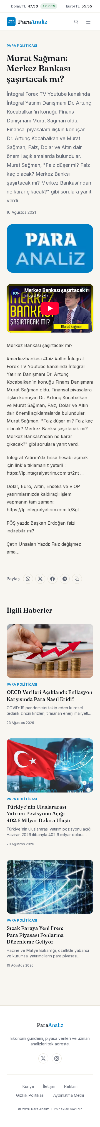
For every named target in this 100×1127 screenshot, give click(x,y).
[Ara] (76, 22)
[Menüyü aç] (88, 22)
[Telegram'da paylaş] (65, 579)
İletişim (49, 1086)
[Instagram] (57, 1058)
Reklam (71, 1086)
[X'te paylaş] (40, 579)
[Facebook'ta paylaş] (53, 579)
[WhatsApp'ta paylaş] (28, 579)
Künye (28, 1086)
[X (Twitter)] (43, 1058)
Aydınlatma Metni (68, 1095)
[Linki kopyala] (77, 579)
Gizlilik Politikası (30, 1095)
